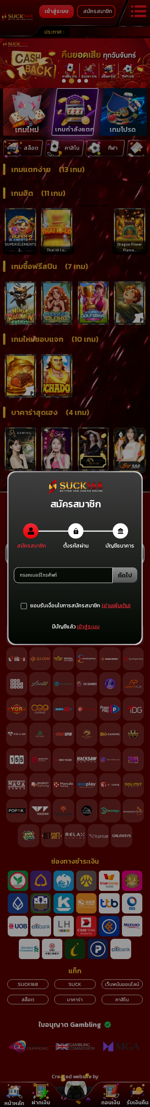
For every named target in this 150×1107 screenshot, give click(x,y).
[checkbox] (60, 606)
